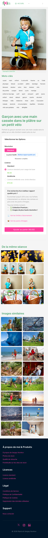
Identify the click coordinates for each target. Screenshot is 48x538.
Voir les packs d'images (17, 221)
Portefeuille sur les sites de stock (15, 463)
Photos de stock (9, 456)
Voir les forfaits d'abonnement (19, 215)
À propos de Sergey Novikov (13, 452)
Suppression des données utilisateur (16, 501)
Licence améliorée (9, 478)
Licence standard (9, 475)
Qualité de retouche (10, 459)
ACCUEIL (21, 3)
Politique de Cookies (10, 498)
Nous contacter (8, 514)
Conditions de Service (11, 491)
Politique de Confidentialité (12, 494)
